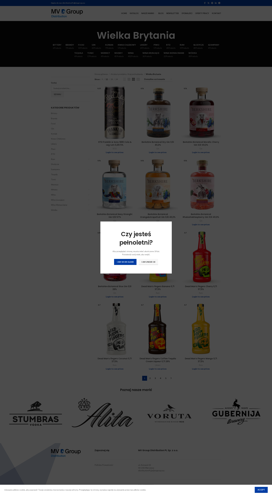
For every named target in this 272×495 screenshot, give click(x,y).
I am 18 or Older (125, 262)
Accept (261, 490)
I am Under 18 (148, 262)
